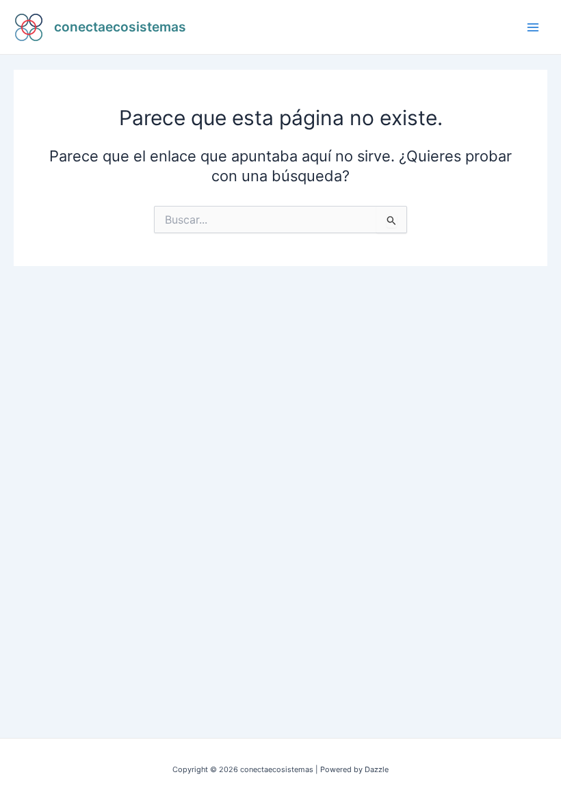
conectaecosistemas (120, 26)
